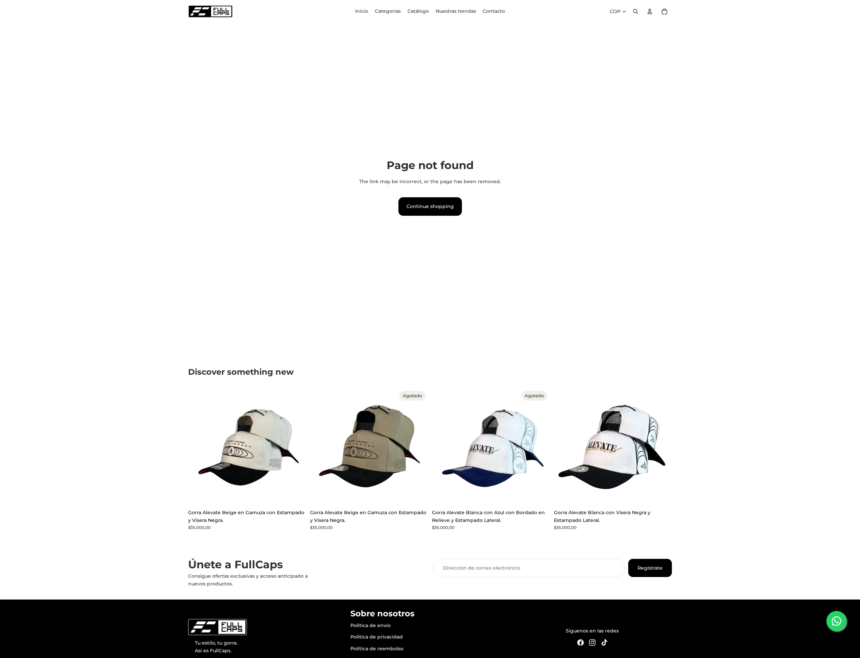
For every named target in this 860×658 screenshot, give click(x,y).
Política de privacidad (376, 637)
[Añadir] (296, 496)
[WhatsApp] (836, 621)
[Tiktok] (604, 642)
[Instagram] (592, 642)
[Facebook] (580, 642)
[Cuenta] (649, 11)
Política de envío (370, 625)
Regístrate (650, 568)
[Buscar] (635, 11)
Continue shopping (430, 206)
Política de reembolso (376, 648)
